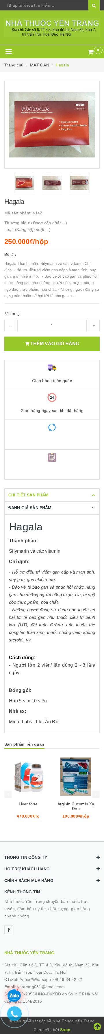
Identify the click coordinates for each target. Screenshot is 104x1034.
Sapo (65, 1029)
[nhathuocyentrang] (52, 27)
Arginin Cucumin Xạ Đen (75, 806)
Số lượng (12, 314)
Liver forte (28, 804)
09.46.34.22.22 (67, 979)
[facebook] (9, 930)
